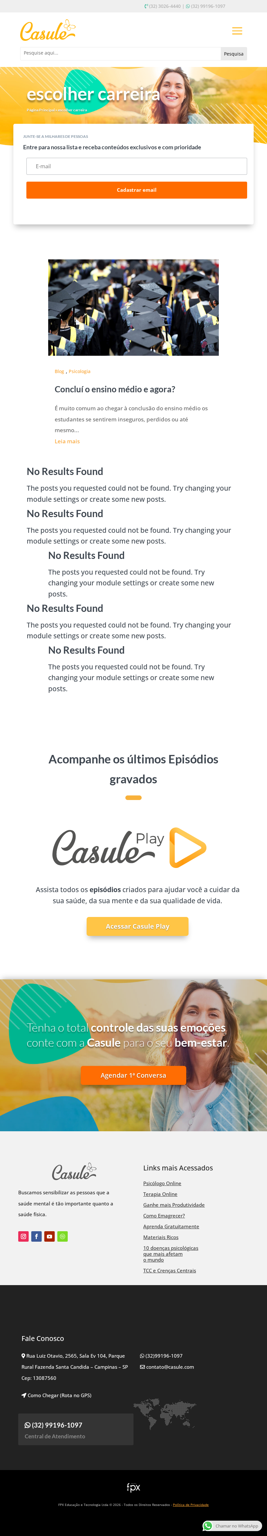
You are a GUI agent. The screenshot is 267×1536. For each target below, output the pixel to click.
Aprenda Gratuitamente (171, 1226)
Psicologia (80, 371)
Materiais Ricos (160, 1237)
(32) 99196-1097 (208, 6)
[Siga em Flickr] (62, 1236)
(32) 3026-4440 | (167, 6)
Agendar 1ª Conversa (133, 1075)
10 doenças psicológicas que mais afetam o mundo (170, 1254)
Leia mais (67, 441)
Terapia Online (160, 1194)
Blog (59, 371)
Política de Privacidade (191, 1504)
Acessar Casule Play (137, 926)
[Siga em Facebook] (36, 1236)
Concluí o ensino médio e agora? (115, 389)
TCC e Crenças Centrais (169, 1270)
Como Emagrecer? (164, 1215)
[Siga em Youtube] (49, 1236)
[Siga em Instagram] (23, 1236)
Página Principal (41, 109)
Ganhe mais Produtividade (174, 1204)
